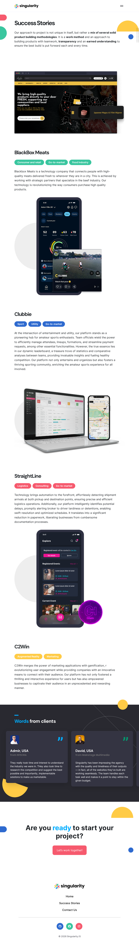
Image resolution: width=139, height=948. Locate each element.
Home (69, 896)
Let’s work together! (69, 850)
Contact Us (69, 910)
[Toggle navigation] (122, 6)
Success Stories (69, 903)
